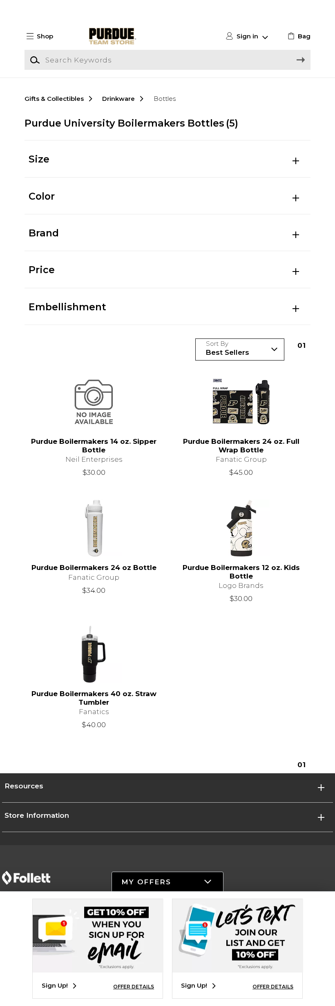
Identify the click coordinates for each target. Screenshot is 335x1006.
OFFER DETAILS (133, 987)
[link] (298, 36)
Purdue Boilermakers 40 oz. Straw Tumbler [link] (93, 698)
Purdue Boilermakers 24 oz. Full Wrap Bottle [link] (241, 445)
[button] (43, 36)
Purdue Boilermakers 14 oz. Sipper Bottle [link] (93, 445)
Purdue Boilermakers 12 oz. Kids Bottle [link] (241, 571)
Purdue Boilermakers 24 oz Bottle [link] (93, 567)
